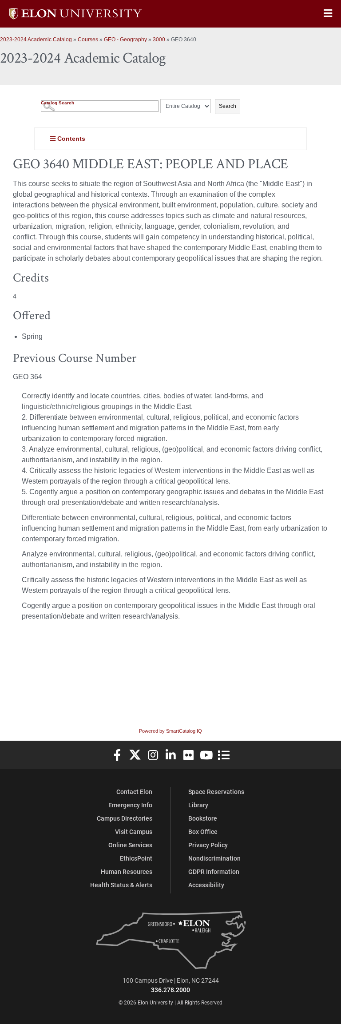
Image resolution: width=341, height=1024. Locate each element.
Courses (88, 39)
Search (227, 106)
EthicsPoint (136, 858)
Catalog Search (57, 102)
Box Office (203, 831)
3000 (159, 39)
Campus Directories (124, 818)
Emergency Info (130, 805)
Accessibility (206, 885)
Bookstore (202, 818)
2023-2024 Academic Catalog (36, 39)
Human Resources (126, 871)
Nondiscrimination (214, 858)
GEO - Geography (125, 39)
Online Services (130, 845)
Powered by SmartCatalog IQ (170, 731)
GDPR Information (213, 871)
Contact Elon (134, 791)
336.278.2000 (170, 989)
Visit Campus (133, 831)
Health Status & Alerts (121, 885)
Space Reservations (216, 791)
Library (198, 805)
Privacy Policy (208, 845)
